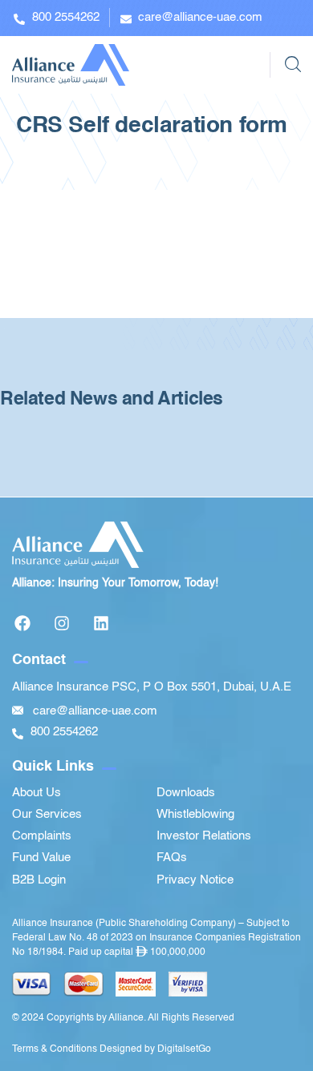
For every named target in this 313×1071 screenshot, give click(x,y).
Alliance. (127, 1018)
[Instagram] (61, 623)
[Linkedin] (101, 623)
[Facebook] (22, 623)
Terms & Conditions (54, 1049)
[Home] (70, 65)
